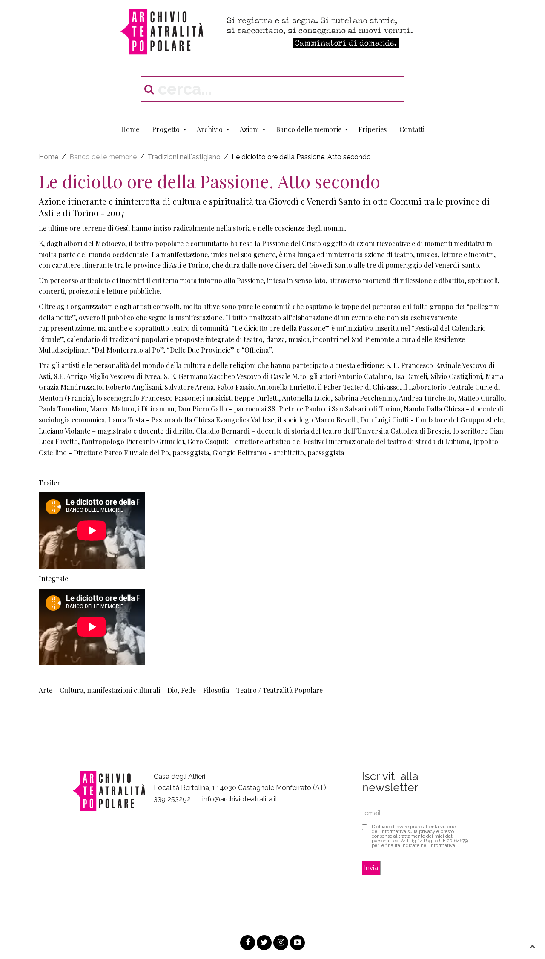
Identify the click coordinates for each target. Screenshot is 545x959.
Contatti (412, 129)
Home (130, 129)
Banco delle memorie (308, 129)
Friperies (373, 129)
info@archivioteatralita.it (240, 799)
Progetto (166, 129)
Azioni (249, 129)
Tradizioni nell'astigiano (184, 157)
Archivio (210, 129)
